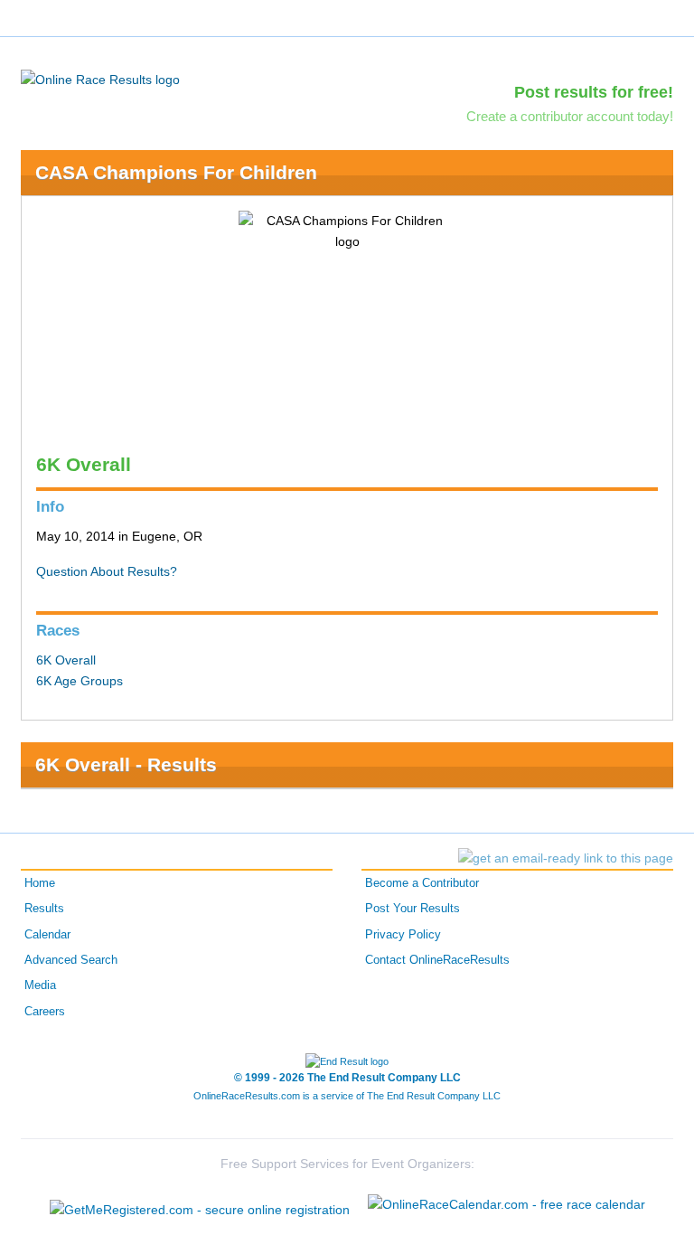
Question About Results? (106, 571)
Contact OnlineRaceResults (437, 960)
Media (40, 985)
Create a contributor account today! (569, 116)
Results (44, 908)
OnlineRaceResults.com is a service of (347, 1095)
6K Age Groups (79, 681)
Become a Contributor (422, 883)
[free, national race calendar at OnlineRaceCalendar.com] (506, 1204)
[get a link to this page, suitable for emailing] (565, 858)
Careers (44, 1011)
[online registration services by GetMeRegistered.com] (200, 1205)
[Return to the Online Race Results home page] (100, 78)
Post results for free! (593, 92)
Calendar (47, 935)
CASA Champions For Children (176, 172)
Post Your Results (412, 908)
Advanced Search (70, 960)
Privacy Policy (403, 935)
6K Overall (66, 660)
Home (39, 883)
